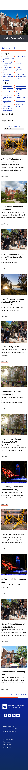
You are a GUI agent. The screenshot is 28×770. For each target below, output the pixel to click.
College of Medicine (8, 88)
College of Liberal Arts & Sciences (7, 73)
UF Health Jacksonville (6, 105)
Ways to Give (7, 120)
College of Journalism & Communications (20, 69)
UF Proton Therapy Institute (21, 105)
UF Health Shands (20, 101)
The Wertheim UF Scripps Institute (7, 109)
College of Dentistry (21, 86)
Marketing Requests (9, 731)
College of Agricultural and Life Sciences (8, 58)
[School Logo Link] (13, 706)
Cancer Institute (7, 86)
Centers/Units (7, 114)
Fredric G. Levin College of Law (20, 73)
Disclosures (7, 745)
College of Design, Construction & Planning (8, 63)
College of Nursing (8, 91)
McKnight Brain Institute (7, 101)
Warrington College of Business (21, 77)
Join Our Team (8, 739)
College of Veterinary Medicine (21, 96)
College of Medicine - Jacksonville (21, 88)
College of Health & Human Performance (8, 69)
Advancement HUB (9, 726)
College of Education (18, 62)
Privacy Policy (7, 747)
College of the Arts (21, 56)
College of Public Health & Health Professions (7, 97)
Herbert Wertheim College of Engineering (8, 78)
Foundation (7, 742)
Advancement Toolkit (10, 729)
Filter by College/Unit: (14, 126)
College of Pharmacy (18, 92)
